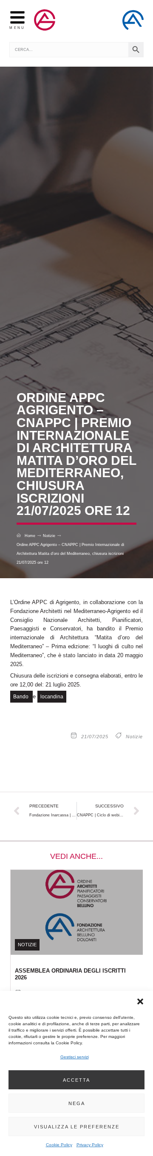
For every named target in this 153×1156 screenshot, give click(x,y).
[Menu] (17, 17)
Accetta (76, 1080)
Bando (21, 697)
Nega (76, 1103)
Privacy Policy (89, 1144)
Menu (17, 27)
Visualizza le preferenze (76, 1126)
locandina (51, 697)
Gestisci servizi (74, 1057)
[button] (140, 1001)
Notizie (134, 736)
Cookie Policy (59, 1144)
